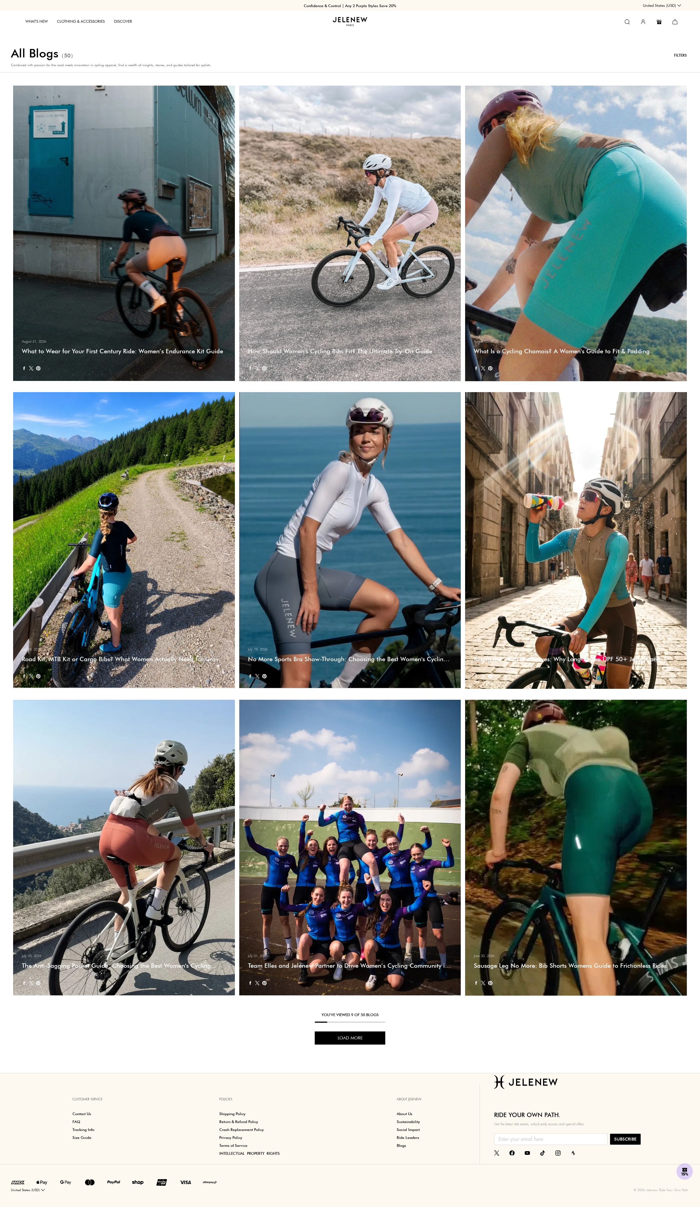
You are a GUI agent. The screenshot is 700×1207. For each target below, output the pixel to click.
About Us (404, 1114)
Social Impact (408, 1129)
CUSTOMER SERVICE (87, 1099)
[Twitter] (496, 1152)
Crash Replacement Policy (241, 1129)
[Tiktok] (542, 1152)
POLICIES (225, 1099)
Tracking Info (83, 1129)
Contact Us (81, 1114)
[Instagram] (558, 1152)
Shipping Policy (232, 1114)
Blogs (401, 1145)
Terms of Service (233, 1145)
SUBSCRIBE (625, 1139)
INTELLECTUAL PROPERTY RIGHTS (249, 1153)
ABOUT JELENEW (409, 1099)
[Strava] (573, 1152)
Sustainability (408, 1121)
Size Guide (81, 1137)
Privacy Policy (230, 1137)
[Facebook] (512, 1152)
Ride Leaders (408, 1137)
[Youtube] (527, 1152)
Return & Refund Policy (238, 1121)
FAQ (76, 1121)
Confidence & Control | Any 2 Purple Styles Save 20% (350, 6)
